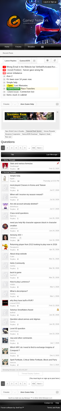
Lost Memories (18, 85)
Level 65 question (17, 328)
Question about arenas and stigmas (25, 319)
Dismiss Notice (57, 112)
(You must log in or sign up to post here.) (44, 378)
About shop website (18, 254)
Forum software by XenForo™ (12, 408)
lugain (12, 178)
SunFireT (13, 275)
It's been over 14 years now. (19, 79)
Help (57, 403)
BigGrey (13, 216)
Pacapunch (14, 247)
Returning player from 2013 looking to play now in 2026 (33, 244)
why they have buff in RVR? (21, 300)
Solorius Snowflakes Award (21, 310)
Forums (18, 47)
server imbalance (14, 73)
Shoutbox (31, 47)
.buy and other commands (21, 338)
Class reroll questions (19, 213)
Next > (39, 148)
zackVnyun (14, 331)
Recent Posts (8, 53)
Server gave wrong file (25, 70)
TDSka (12, 188)
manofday (14, 197)
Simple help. (12, 82)
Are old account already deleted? (24, 204)
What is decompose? (19, 291)
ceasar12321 (15, 303)
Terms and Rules (53, 408)
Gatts (12, 256)
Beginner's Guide (44, 134)
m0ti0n (12, 284)
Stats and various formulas (21, 163)
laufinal (12, 312)
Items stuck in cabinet (17, 95)
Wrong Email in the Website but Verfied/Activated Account (33, 67)
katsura (13, 353)
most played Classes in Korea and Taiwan (28, 185)
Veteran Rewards (49, 131)
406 (33, 148)
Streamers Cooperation (12, 134)
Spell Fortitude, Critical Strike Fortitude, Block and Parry (33, 360)
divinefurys (14, 206)
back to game (15, 272)
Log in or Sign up (50, 2)
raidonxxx (14, 228)
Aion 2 (9, 76)
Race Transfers (21, 88)
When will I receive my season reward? (26, 194)
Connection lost (21, 92)
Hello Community (17, 263)
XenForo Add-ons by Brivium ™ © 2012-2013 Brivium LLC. (30, 398)
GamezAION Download (29, 134)
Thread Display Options (31, 373)
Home (7, 47)
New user (8, 137)
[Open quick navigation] (57, 104)
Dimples (13, 238)
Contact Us (48, 403)
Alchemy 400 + (16, 235)
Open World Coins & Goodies (14, 131)
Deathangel (14, 166)
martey (12, 266)
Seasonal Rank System (34, 131)
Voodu (12, 341)
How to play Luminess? (20, 282)
